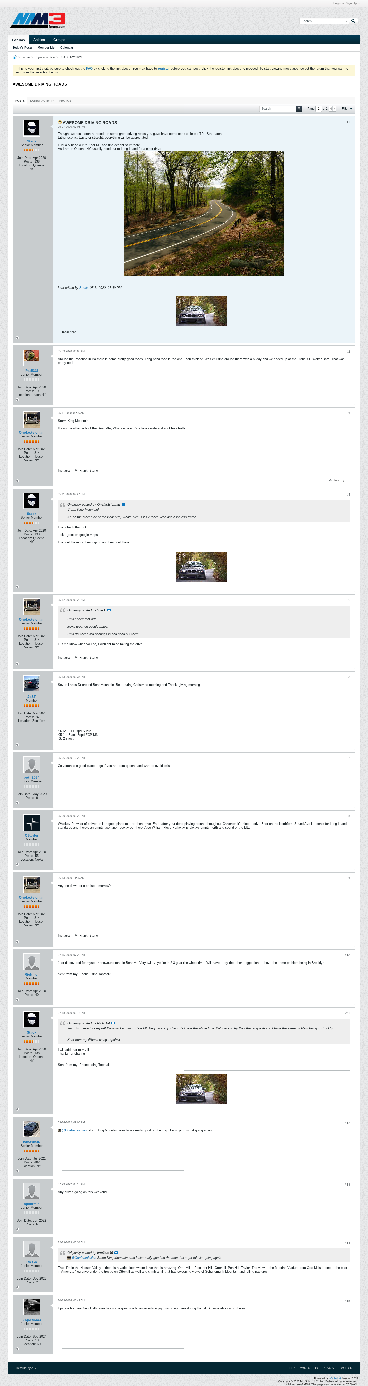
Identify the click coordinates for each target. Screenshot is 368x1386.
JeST (31, 697)
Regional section (45, 57)
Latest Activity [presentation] (42, 100)
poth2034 (32, 777)
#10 (347, 955)
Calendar (66, 47)
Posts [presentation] (20, 100)
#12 (347, 1123)
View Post (123, 504)
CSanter (31, 835)
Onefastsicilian (32, 432)
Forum (26, 57)
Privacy (328, 1368)
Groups (59, 40)
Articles (39, 40)
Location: (25, 165)
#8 (348, 816)
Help (291, 1368)
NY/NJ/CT (76, 57)
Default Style (25, 1368)
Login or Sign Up (345, 3)
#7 (348, 758)
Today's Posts (23, 47)
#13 (347, 1184)
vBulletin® (335, 1378)
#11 (347, 1013)
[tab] (20, 100)
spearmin (32, 1204)
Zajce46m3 (32, 1320)
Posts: (28, 161)
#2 (348, 351)
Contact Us (309, 1368)
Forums (18, 40)
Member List (46, 47)
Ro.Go (31, 1262)
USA (62, 57)
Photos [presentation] (65, 100)
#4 (348, 494)
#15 (347, 1301)
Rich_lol (32, 974)
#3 (348, 413)
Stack (31, 141)
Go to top (347, 1368)
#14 (347, 1243)
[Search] (353, 21)
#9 (348, 878)
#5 (348, 600)
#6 (348, 677)
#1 (348, 122)
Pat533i (31, 371)
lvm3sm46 (31, 1142)
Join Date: (24, 158)
